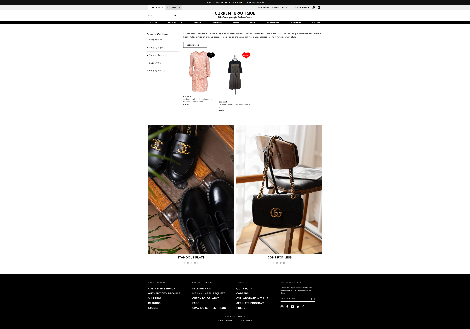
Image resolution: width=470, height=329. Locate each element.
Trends (197, 22)
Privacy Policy (246, 320)
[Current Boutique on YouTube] (292, 306)
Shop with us (157, 8)
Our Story (263, 7)
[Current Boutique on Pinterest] (303, 306)
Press (240, 307)
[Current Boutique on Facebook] (287, 306)
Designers (295, 22)
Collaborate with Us (252, 298)
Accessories (272, 22)
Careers (242, 293)
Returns (154, 303)
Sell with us (173, 8)
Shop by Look (175, 22)
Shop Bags (279, 263)
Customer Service (300, 7)
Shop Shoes (191, 263)
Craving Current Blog (209, 307)
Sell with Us (201, 288)
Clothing (217, 22)
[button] (154, 40)
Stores (275, 7)
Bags (252, 22)
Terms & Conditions (225, 320)
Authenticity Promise (164, 293)
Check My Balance (205, 298)
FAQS (196, 303)
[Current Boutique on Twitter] (297, 306)
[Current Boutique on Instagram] (282, 306)
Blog (285, 7)
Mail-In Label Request (208, 293)
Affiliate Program (250, 303)
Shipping (154, 298)
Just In (153, 22)
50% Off (316, 22)
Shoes (236, 22)
